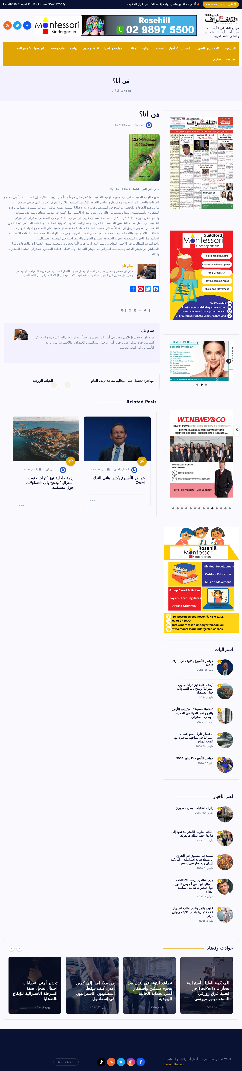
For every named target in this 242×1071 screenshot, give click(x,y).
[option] (206, 985)
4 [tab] (217, 508)
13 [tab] (177, 508)
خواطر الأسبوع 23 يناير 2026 (194, 758)
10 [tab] (191, 508)
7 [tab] (204, 508)
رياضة (73, 48)
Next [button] (228, 360)
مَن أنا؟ (119, 90)
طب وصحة (57, 48)
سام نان (139, 124)
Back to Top (64, 1062)
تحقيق (217, 59)
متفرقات (22, 48)
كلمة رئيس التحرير (208, 48)
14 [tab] (173, 508)
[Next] (19, 948)
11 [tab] (186, 508)
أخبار (172, 48)
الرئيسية (230, 48)
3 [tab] (197, 385)
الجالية (146, 48)
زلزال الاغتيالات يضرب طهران (194, 808)
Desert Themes (173, 1064)
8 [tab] (199, 508)
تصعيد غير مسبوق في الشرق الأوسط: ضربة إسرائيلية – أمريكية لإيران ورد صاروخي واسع (192, 859)
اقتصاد (159, 48)
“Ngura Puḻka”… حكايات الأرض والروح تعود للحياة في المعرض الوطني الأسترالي (192, 713)
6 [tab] (208, 508)
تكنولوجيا (39, 48)
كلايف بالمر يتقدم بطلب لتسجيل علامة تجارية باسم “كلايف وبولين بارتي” (192, 912)
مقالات (132, 48)
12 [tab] (182, 508)
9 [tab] (195, 508)
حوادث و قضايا (113, 48)
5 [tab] (212, 508)
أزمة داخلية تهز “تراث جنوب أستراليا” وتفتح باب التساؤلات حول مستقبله (195, 689)
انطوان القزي (121, 469)
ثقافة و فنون (91, 48)
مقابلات (231, 59)
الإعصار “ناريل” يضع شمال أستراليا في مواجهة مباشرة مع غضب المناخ (193, 738)
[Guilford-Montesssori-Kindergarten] (201, 275)
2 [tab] (202, 385)
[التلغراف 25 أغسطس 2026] (201, 163)
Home (127, 90)
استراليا (185, 48)
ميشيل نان (52, 469)
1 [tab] (206, 385)
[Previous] (12, 948)
